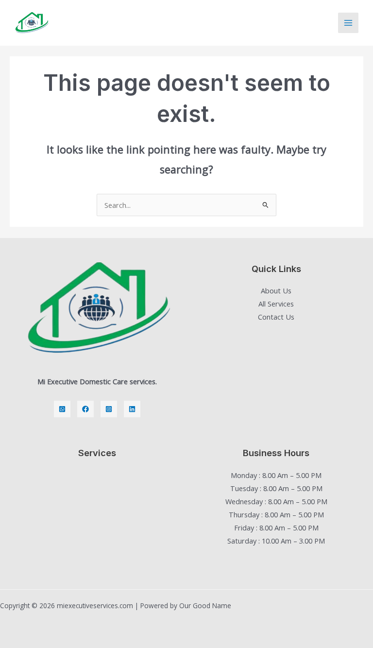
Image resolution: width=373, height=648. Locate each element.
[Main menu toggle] (348, 23)
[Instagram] (109, 409)
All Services (276, 303)
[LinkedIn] (132, 409)
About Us (276, 290)
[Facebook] (85, 409)
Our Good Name (205, 605)
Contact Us (276, 317)
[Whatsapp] (62, 409)
